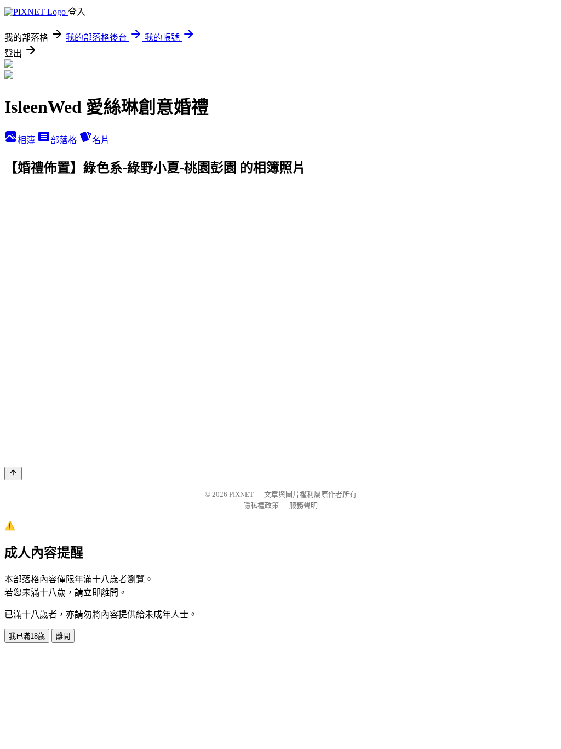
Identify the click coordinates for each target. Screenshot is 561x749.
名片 (101, 140)
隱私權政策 (261, 505)
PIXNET (241, 494)
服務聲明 (303, 505)
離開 (63, 636)
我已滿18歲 (27, 636)
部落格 (64, 140)
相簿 (27, 140)
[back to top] (13, 473)
